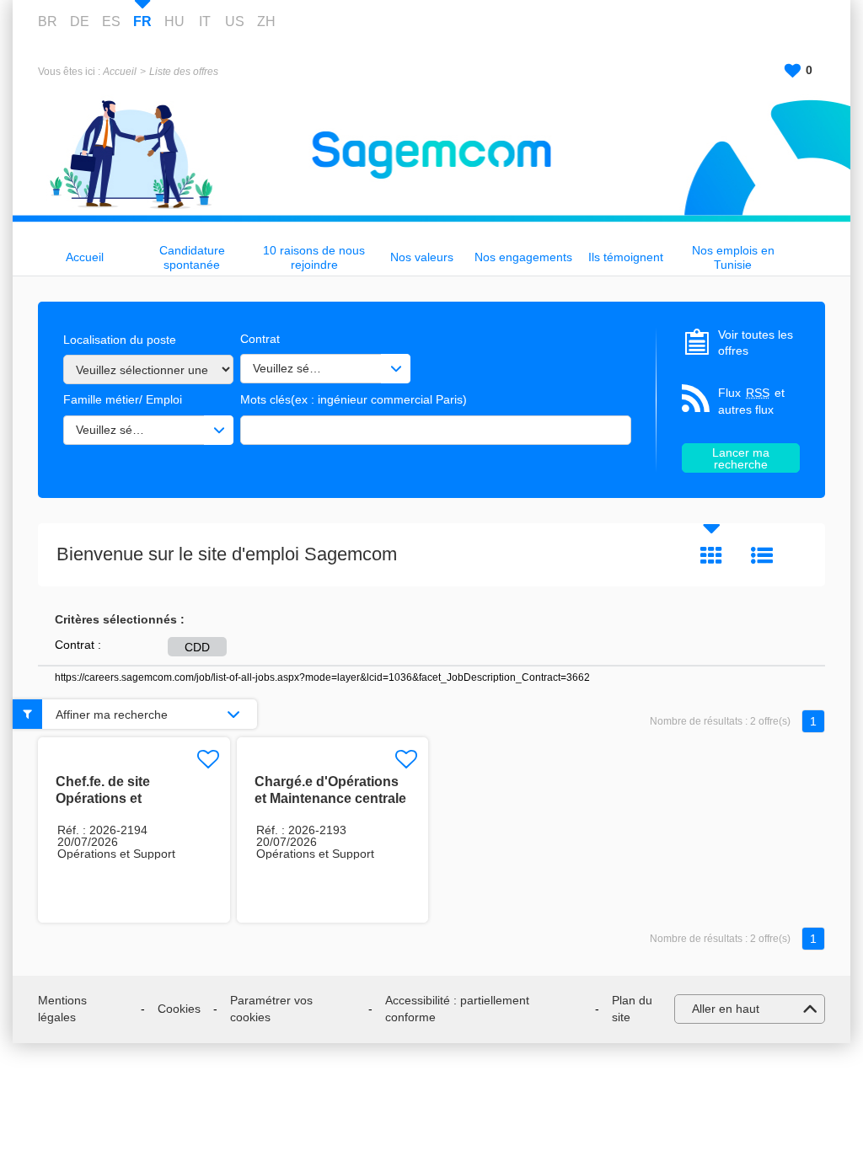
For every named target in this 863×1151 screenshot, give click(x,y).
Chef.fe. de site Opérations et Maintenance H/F (109, 798)
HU (174, 21)
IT (205, 21)
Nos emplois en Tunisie (733, 257)
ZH (266, 21)
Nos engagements (523, 257)
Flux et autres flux (751, 401)
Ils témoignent (625, 257)
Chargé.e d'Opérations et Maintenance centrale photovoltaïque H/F (330, 798)
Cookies (179, 1008)
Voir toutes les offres (755, 343)
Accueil (120, 72)
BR (47, 21)
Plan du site (632, 1008)
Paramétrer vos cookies (271, 1008)
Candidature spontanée (192, 257)
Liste (762, 555)
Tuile (711, 555)
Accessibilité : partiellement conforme (457, 1008)
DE (79, 21)
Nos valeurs (421, 257)
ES (111, 21)
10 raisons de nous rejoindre (314, 257)
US (234, 21)
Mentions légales (62, 1008)
